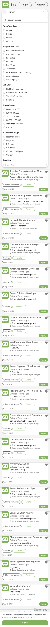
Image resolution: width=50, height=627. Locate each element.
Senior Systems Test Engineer (25, 561)
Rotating (10, 100)
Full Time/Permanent (15, 50)
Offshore (10, 41)
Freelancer (11, 61)
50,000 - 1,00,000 (13, 120)
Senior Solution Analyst (21, 512)
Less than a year (13, 137)
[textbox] (25, 165)
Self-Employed (12, 79)
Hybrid (9, 34)
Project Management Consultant (26, 415)
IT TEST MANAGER (19, 464)
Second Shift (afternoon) (17, 92)
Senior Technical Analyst (22, 488)
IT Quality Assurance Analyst (24, 244)
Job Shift (7, 85)
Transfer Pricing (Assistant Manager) (28, 171)
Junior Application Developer (24, 268)
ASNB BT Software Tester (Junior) (27, 317)
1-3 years (10, 140)
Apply (43, 189)
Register (41, 4)
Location (7, 160)
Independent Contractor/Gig (18, 72)
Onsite (9, 30)
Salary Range (9, 105)
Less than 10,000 (13, 109)
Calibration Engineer (20, 586)
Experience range (11, 132)
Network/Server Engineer (23, 220)
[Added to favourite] (46, 172)
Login (25, 4)
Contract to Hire (13, 54)
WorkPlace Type (10, 26)
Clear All (45, 12)
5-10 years (10, 147)
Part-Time (10, 65)
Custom (9, 127)
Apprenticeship (12, 76)
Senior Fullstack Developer (23, 293)
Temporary (11, 69)
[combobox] (25, 165)
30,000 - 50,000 (13, 116)
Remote (9, 37)
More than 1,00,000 (14, 124)
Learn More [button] (30, 617)
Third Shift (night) (14, 96)
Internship (10, 58)
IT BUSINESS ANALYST (21, 439)
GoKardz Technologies (19, 174)
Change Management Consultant (27, 537)
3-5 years (10, 144)
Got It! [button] (25, 623)
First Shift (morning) (14, 89)
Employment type (11, 46)
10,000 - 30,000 (12, 113)
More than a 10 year (14, 151)
